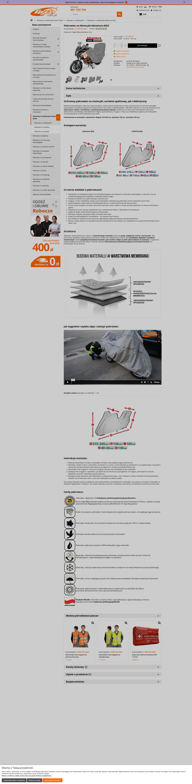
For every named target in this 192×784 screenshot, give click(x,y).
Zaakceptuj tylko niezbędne (14, 780)
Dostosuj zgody (34, 780)
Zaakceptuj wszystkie (52, 780)
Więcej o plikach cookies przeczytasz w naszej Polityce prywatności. (27, 775)
